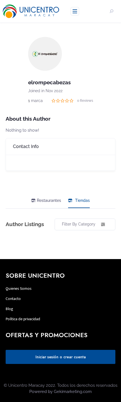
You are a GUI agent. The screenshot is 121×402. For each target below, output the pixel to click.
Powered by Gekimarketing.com (60, 391)
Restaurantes (49, 200)
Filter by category (78, 224)
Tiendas (82, 200)
